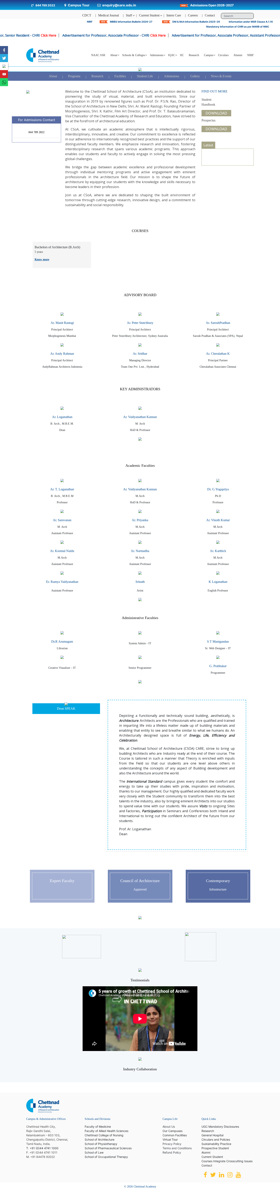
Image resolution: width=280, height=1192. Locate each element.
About (53, 76)
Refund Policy (172, 1152)
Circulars (223, 55)
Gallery (195, 76)
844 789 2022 (45, 5)
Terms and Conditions (177, 1148)
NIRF (89, 21)
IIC (182, 55)
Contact (210, 15)
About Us (169, 1126)
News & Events (221, 76)
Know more (42, 259)
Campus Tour (79, 5)
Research (194, 55)
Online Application (223, 156)
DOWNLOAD (216, 113)
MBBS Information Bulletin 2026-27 (131, 21)
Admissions (171, 76)
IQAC (171, 55)
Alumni (237, 55)
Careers (193, 15)
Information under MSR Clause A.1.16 (251, 21)
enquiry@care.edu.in (119, 5)
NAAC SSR (98, 55)
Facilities (120, 76)
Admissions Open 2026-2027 (212, 5)
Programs (74, 76)
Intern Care (173, 15)
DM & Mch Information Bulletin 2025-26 (196, 21)
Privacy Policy (172, 1144)
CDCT (86, 15)
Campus (208, 55)
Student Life (145, 76)
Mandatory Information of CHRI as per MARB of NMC (237, 26)
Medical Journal (108, 15)
